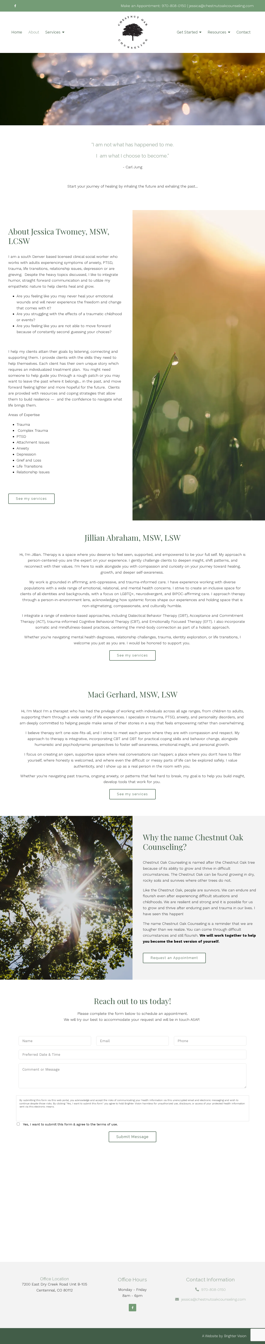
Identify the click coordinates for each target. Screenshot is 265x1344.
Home (16, 32)
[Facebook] (15, 6)
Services (52, 32)
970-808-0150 (174, 6)
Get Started (187, 32)
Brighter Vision (235, 1336)
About (33, 32)
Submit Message (132, 1137)
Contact (243, 32)
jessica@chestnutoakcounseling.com (221, 6)
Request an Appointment (174, 958)
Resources (217, 32)
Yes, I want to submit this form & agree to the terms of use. (70, 1124)
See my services (31, 499)
